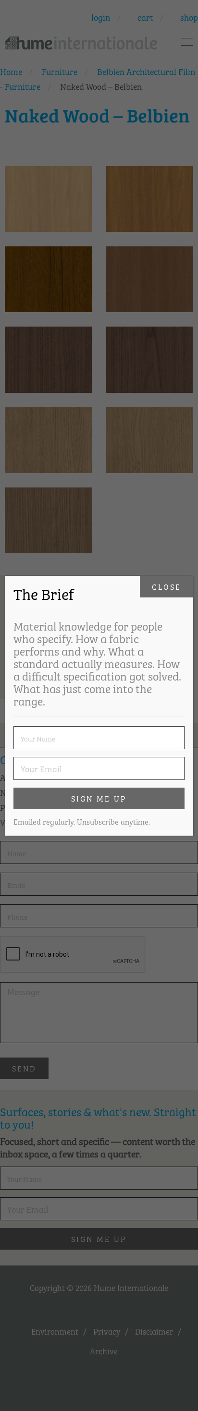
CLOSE (166, 586)
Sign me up (99, 798)
